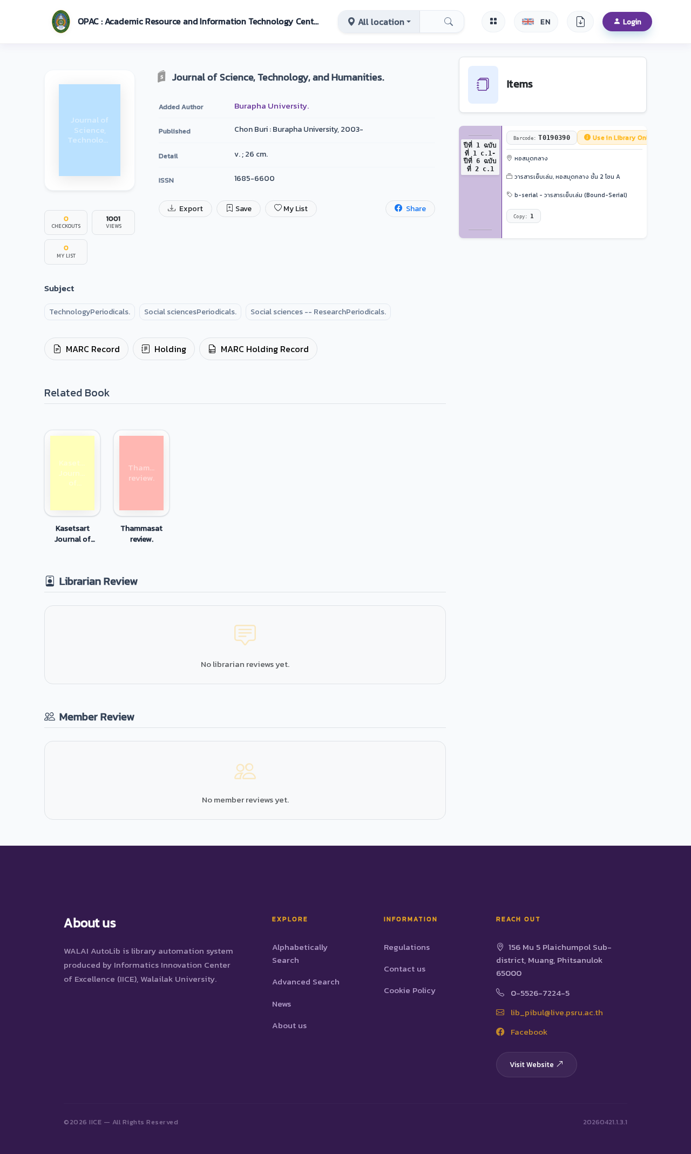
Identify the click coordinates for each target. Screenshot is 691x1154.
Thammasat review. (141, 533)
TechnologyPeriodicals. (89, 312)
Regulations (407, 947)
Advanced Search (306, 981)
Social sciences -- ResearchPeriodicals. (318, 312)
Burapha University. (271, 105)
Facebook (528, 1031)
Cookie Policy (410, 990)
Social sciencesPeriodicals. (190, 312)
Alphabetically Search (300, 953)
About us (289, 1025)
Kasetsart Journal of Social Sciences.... (72, 533)
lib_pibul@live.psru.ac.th (556, 1012)
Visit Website (532, 1064)
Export (190, 208)
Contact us (404, 968)
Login (632, 21)
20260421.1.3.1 (605, 1122)
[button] (184, 22)
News (281, 1003)
